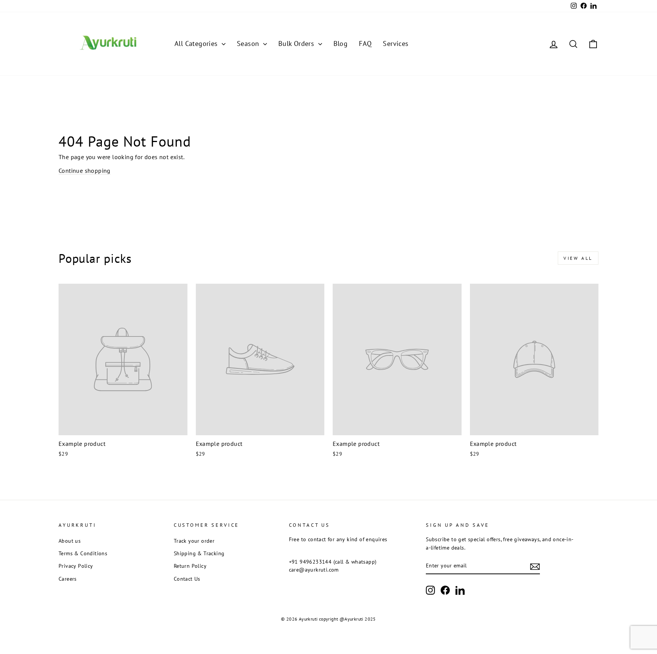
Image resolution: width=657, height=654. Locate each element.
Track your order (194, 540)
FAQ (365, 43)
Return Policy (190, 565)
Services (395, 43)
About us (70, 540)
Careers (68, 578)
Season (249, 43)
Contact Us (187, 578)
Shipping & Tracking (199, 553)
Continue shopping (85, 170)
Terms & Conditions (83, 553)
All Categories (197, 43)
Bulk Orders (297, 43)
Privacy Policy (76, 565)
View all (578, 258)
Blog (340, 43)
